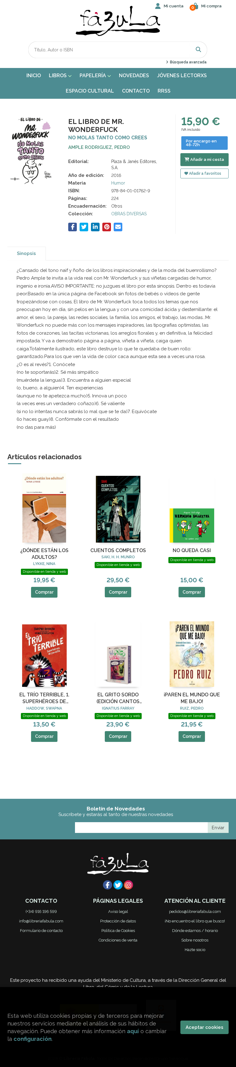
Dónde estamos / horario (195, 930)
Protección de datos (118, 921)
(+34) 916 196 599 (41, 911)
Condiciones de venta (118, 940)
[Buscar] (198, 49)
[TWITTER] (118, 885)
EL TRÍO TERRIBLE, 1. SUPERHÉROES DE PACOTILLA (44, 698)
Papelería (93, 75)
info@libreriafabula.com (41, 921)
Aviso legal (118, 911)
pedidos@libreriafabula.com (195, 911)
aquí (133, 1031)
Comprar (44, 592)
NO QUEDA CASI (192, 550)
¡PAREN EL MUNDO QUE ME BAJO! (192, 698)
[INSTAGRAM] (128, 885)
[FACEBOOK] (107, 885)
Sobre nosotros (194, 940)
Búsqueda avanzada (187, 62)
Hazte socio (195, 949)
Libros (58, 75)
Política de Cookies (118, 930)
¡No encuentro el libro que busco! (195, 921)
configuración (33, 1039)
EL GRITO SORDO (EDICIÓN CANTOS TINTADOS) (118, 698)
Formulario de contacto (41, 930)
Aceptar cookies (204, 1027)
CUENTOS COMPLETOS (118, 550)
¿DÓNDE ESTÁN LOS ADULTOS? (44, 553)
